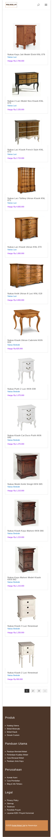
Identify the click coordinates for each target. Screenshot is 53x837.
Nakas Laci (12, 57)
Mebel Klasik (12, 732)
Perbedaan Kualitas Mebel (17, 755)
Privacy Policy (12, 800)
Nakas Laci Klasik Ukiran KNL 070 (25, 247)
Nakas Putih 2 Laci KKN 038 (22, 389)
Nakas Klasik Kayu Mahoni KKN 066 (26, 531)
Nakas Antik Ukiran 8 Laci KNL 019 (25, 294)
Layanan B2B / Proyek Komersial (20, 813)
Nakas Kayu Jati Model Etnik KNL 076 (26, 54)
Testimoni (11, 807)
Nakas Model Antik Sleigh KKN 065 (25, 484)
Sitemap (10, 803)
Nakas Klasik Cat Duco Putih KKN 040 (24, 436)
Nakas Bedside (14, 345)
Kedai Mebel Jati (18, 825)
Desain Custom (13, 735)
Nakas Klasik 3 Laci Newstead (23, 626)
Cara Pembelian (13, 781)
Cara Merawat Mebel (15, 758)
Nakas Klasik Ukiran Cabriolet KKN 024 (25, 341)
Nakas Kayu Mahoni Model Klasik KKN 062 (24, 578)
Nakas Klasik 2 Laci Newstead (23, 673)
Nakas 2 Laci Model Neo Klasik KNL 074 (25, 102)
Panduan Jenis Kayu (15, 761)
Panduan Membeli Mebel (17, 751)
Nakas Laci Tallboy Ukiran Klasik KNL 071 (26, 199)
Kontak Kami (12, 777)
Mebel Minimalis (13, 729)
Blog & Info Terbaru (14, 784)
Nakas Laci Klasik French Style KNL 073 (25, 151)
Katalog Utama (13, 726)
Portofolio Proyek (14, 810)
